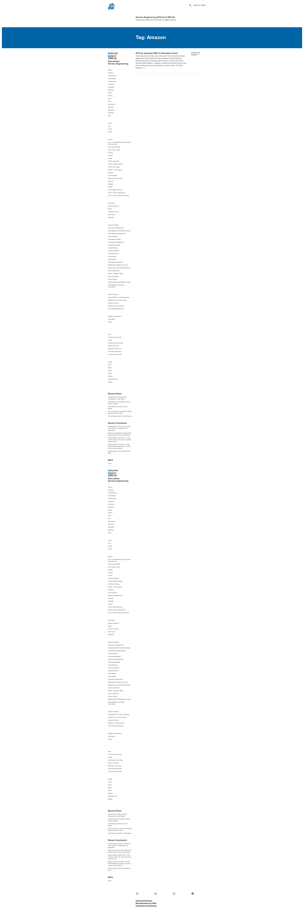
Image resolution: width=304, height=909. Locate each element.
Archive (110, 340)
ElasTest (110, 152)
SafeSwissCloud (112, 379)
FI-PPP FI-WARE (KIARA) (115, 164)
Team (109, 334)
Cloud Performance (113, 253)
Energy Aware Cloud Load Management (119, 268)
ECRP (110, 373)
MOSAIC (110, 376)
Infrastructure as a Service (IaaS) (117, 300)
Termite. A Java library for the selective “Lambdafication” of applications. (119, 428)
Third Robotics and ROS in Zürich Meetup (119, 416)
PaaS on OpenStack (113, 270)
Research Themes (113, 294)
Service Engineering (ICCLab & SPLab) (155, 17)
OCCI (109, 101)
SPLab (110, 132)
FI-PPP (110, 158)
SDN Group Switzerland (114, 351)
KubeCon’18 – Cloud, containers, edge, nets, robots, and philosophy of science (119, 439)
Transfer (110, 362)
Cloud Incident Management (116, 242)
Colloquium (111, 84)
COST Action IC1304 (114, 150)
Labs (109, 126)
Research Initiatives (113, 225)
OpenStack (111, 110)
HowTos (110, 95)
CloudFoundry (112, 81)
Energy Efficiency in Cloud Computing (118, 297)
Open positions (114, 61)
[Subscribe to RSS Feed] (115, 56)
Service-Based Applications (115, 308)
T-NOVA (110, 187)
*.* (108, 67)
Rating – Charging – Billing (115, 273)
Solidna (110, 382)
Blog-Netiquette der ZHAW (146, 903)
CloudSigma (111, 319)
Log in (109, 463)
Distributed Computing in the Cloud (118, 265)
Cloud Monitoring (113, 248)
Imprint (203, 5)
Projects (110, 139)
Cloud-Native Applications (115, 262)
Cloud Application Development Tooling (119, 230)
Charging (110, 73)
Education (111, 90)
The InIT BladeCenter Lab (115, 190)
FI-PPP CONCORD (113, 161)
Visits (109, 115)
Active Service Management (116, 228)
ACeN (109, 365)
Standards (111, 112)
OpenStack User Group (114, 348)
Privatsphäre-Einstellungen (146, 906)
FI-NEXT (110, 155)
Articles (110, 70)
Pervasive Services (113, 303)
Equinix (110, 322)
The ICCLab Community (115, 337)
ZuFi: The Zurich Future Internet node (118, 195)
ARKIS (110, 370)
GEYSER (110, 172)
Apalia (110, 367)
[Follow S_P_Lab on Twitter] (112, 56)
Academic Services (113, 211)
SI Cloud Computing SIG (115, 354)
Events (110, 93)
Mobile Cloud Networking (115, 178)
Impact (110, 209)
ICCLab (110, 129)
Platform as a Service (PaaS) (116, 306)
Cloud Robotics (112, 75)
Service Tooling (112, 279)
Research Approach (113, 206)
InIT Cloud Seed (112, 175)
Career (110, 123)
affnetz (110, 433)
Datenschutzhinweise (144, 901)
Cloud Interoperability (114, 245)
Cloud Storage (112, 78)
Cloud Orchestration (113, 250)
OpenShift (111, 107)
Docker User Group (113, 346)
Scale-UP (110, 181)
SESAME (110, 184)
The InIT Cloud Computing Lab (116, 192)
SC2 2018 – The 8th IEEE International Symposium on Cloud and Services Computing (119, 446)
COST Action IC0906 (114, 147)
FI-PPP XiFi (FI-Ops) (114, 167)
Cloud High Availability (114, 239)
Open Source (111, 104)
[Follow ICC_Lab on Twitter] (109, 56)
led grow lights (112, 426)
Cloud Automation (113, 236)
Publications (111, 203)
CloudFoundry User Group (115, 343)
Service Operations (113, 276)
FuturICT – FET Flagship (115, 170)
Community (111, 87)
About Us (197, 5)
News (109, 98)
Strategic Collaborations (114, 316)
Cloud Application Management (117, 233)
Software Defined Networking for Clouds (119, 282)
